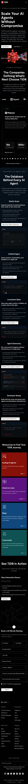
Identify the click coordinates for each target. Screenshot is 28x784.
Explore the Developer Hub (9, 422)
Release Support (19, 749)
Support (3, 749)
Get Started (5, 46)
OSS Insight (17, 723)
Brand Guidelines (19, 752)
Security (17, 747)
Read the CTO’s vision (8, 277)
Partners (17, 742)
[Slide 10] (25, 158)
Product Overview (5, 714)
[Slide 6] (15, 158)
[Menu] (26, 2)
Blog (2, 732)
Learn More (17, 46)
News (16, 734)
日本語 (3, 708)
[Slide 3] (7, 158)
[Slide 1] (2, 158)
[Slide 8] (20, 158)
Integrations (18, 714)
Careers (17, 737)
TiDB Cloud (4, 716)
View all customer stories (13, 163)
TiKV (16, 716)
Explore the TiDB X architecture (10, 224)
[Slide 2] (5, 158)
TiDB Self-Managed (6, 718)
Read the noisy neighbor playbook (11, 370)
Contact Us (17, 739)
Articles (3, 734)
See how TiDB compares (8, 323)
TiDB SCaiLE (4, 739)
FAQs (2, 747)
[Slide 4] (10, 158)
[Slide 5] (12, 158)
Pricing (3, 721)
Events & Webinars (6, 737)
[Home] (4, 2)
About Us (17, 732)
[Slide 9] (23, 158)
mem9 (16, 718)
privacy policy (16, 687)
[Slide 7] (17, 158)
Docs (2, 742)
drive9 (16, 721)
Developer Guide (5, 744)
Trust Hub (17, 744)
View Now (5, 602)
